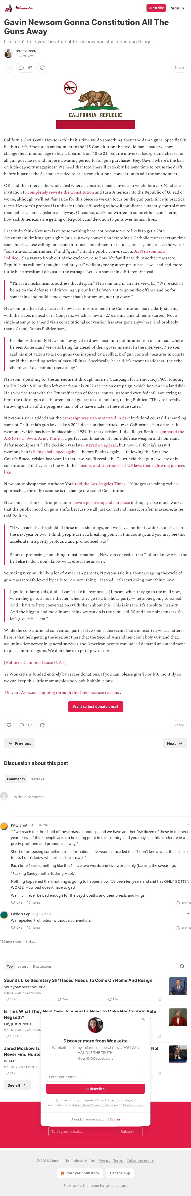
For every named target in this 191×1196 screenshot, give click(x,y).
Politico (13, 662)
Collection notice (140, 1160)
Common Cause (38, 662)
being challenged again (54, 452)
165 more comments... (18, 941)
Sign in (177, 7)
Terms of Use (119, 1100)
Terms (118, 1160)
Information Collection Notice (94, 1105)
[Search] (182, 966)
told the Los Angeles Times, (100, 484)
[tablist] (25, 779)
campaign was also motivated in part (96, 418)
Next (171, 743)
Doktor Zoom (26, 51)
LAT (60, 662)
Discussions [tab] (42, 966)
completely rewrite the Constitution (61, 192)
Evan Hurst (34, 993)
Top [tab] (10, 966)
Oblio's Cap (20, 913)
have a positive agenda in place (101, 502)
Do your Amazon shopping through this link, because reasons (62, 692)
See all (14, 1085)
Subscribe (156, 8)
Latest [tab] (23, 966)
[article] (95, 989)
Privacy (104, 1160)
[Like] (9, 68)
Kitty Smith (20, 825)
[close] (143, 1019)
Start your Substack (82, 1173)
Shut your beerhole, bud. (25, 986)
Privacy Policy (133, 1105)
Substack (70, 1185)
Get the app (120, 1173)
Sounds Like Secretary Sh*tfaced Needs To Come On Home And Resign (78, 980)
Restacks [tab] (37, 779)
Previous (23, 743)
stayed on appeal (100, 445)
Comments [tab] (16, 779)
